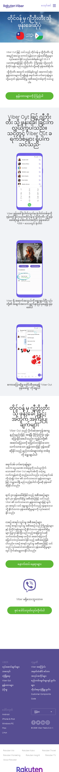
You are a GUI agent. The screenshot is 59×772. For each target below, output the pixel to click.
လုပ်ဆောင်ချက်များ (11, 666)
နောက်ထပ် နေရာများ (30, 564)
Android (5, 714)
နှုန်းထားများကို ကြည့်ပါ (29, 96)
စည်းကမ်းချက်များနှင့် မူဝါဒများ (43, 682)
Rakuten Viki (8, 750)
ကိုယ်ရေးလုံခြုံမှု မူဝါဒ (41, 689)
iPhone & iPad (8, 719)
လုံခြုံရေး (6, 676)
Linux (4, 732)
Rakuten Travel (49, 750)
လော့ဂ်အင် (46, 5)
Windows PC (8, 723)
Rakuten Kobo (28, 750)
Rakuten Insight (33, 755)
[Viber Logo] (13, 6)
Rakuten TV (50, 755)
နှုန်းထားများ (8, 685)
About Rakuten (10, 759)
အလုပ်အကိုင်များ (39, 676)
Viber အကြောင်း (38, 666)
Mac (4, 728)
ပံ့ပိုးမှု (4, 689)
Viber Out (6, 680)
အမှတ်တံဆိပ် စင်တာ (40, 671)
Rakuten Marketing (11, 755)
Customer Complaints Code (41, 696)
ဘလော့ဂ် (6, 671)
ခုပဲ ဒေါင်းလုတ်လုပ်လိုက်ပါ (29, 610)
